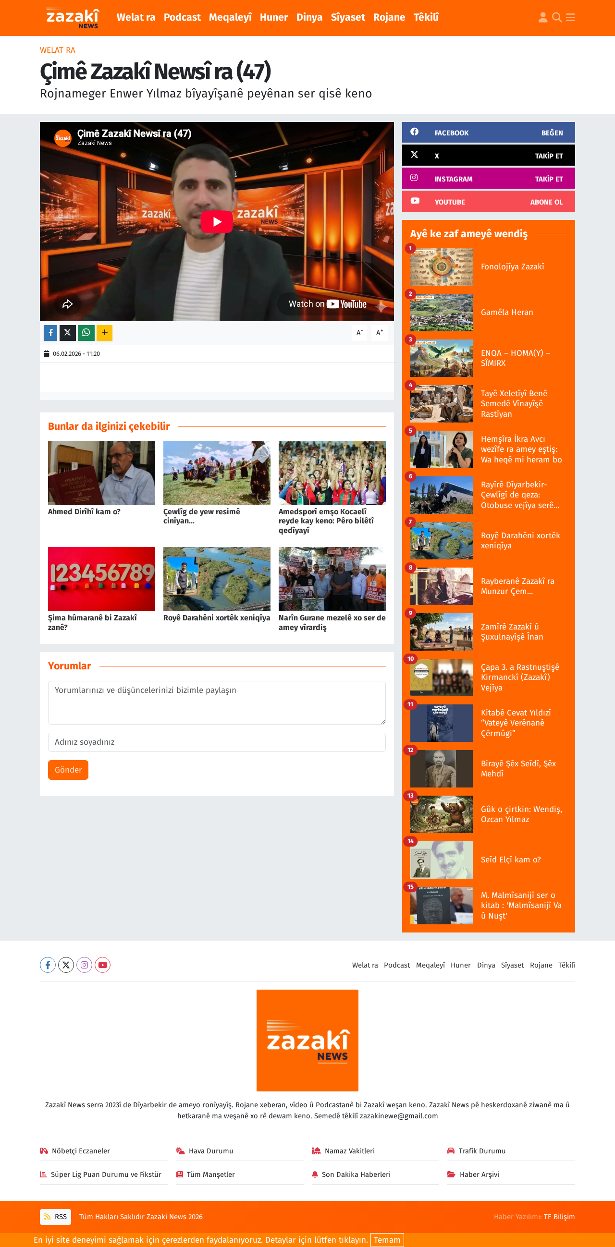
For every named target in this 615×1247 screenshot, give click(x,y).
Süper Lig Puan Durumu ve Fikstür (106, 1174)
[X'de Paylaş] (68, 333)
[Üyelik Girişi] (543, 18)
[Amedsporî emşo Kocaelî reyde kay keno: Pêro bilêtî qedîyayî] (332, 473)
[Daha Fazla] (104, 333)
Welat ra (136, 17)
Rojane (389, 17)
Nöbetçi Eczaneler (81, 1151)
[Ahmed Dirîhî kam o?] (101, 473)
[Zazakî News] (72, 18)
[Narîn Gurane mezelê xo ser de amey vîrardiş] (332, 579)
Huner (274, 17)
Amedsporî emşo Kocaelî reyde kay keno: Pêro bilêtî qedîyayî (326, 520)
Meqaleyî (230, 17)
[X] (66, 965)
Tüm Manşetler (211, 1174)
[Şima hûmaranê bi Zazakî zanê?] (101, 579)
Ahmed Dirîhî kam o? (84, 511)
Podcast (182, 17)
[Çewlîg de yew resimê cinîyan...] (217, 473)
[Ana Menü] (570, 18)
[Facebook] (48, 965)
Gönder (68, 770)
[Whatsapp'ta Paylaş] (86, 333)
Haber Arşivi (479, 1174)
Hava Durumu (211, 1151)
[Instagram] (84, 965)
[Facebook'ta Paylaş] (50, 333)
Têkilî (426, 17)
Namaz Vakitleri (350, 1151)
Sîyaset (348, 17)
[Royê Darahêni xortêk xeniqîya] (217, 579)
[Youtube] (103, 965)
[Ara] (557, 18)
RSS (60, 1216)
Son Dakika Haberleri (356, 1174)
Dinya (309, 17)
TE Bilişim (559, 1216)
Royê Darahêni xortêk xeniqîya (217, 617)
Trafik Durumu (482, 1151)
